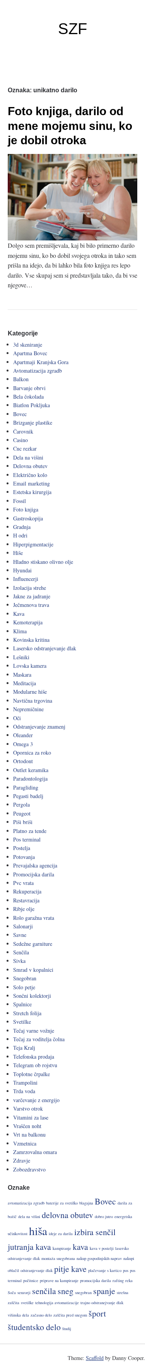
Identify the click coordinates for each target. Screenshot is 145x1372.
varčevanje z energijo (36, 1100)
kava (80, 1246)
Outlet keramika (30, 770)
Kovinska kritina (31, 639)
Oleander (23, 735)
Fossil (19, 501)
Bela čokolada (28, 396)
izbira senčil (95, 1231)
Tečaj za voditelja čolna (39, 1039)
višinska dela (18, 1315)
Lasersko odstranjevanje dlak (44, 648)
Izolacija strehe (29, 587)
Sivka (19, 960)
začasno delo (41, 1315)
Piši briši (22, 822)
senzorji (24, 1292)
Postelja (21, 848)
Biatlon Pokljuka (31, 405)
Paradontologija (30, 778)
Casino (20, 440)
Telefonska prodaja (33, 1056)
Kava (18, 613)
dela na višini (29, 1216)
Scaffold (95, 1358)
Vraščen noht (27, 1126)
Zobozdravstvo (29, 1169)
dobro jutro (104, 1216)
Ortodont (23, 761)
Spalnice (22, 1004)
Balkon (21, 379)
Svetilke (22, 1021)
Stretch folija (27, 1013)
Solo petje (24, 987)
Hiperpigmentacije (33, 544)
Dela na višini (28, 457)
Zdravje (21, 1160)
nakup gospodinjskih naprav (99, 1258)
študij (66, 1328)
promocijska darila (95, 1280)
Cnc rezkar (25, 448)
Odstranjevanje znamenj (39, 726)
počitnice (30, 1280)
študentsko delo (34, 1326)
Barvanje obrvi (29, 388)
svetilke (27, 1302)
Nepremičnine (28, 709)
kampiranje (62, 1248)
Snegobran (24, 978)
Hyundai (22, 570)
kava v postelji (102, 1248)
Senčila (21, 952)
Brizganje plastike (32, 422)
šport (97, 1313)
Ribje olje (23, 908)
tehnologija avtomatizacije (57, 1302)
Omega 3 (23, 744)
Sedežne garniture (32, 943)
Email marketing (31, 483)
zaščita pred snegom (70, 1315)
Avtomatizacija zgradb (37, 370)
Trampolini (25, 1082)
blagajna (86, 1203)
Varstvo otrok (28, 1108)
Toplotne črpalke (31, 1074)
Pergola (21, 804)
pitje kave (70, 1268)
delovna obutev (67, 1214)
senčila (44, 1290)
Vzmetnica (24, 1143)
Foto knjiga (25, 509)
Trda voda (24, 1091)
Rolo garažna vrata (33, 917)
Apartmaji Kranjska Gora (40, 362)
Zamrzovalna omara (35, 1152)
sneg (65, 1290)
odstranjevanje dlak (36, 1270)
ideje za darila (61, 1233)
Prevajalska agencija (35, 865)
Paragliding (25, 787)
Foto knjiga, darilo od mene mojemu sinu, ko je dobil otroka (70, 126)
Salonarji (23, 926)
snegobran (83, 1292)
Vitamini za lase (30, 1117)
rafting (118, 1280)
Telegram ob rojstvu (35, 1065)
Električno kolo (30, 475)
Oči (17, 718)
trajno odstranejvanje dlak (101, 1302)
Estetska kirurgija (32, 492)
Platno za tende (29, 831)
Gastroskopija (28, 518)
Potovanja (24, 857)
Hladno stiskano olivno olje (43, 561)
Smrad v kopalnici (33, 969)
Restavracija (26, 900)
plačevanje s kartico (104, 1270)
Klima (20, 631)
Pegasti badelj (28, 796)
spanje (104, 1290)
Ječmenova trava (31, 604)
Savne (19, 934)
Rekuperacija (27, 891)
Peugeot (22, 813)
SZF (72, 28)
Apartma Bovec (30, 353)
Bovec (20, 414)
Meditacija (24, 683)
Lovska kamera (29, 665)
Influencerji (25, 578)
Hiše (18, 552)
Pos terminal (27, 839)
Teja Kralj (24, 1047)
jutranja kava (29, 1246)
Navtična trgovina (32, 700)
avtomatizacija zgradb (26, 1203)
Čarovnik (23, 431)
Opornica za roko (32, 752)
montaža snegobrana (58, 1258)
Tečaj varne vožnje (33, 1030)
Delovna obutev (30, 466)
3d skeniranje (27, 344)
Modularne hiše (30, 691)
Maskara (22, 674)
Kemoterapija (28, 622)
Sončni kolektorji (32, 995)
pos (125, 1270)
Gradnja (22, 526)
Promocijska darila (33, 874)
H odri (20, 535)
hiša (38, 1230)
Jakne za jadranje (31, 596)
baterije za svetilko (62, 1203)
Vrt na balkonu (29, 1134)
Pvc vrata (23, 882)
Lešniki (21, 657)
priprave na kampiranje (59, 1280)
